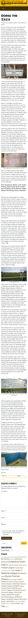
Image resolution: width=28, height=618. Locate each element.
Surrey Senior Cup (17, 603)
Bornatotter (5, 559)
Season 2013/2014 (14, 590)
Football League (7, 568)
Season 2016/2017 (13, 477)
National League (9, 573)
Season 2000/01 (14, 581)
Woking (6, 606)
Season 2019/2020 (7, 599)
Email (3, 517)
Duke (2, 24)
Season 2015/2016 (15, 592)
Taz (3, 606)
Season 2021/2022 (20, 599)
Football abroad (22, 565)
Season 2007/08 (12, 588)
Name (3, 511)
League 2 (18, 570)
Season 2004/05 (13, 586)
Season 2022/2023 (7, 601)
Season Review (17, 601)
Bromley (12, 559)
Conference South (16, 561)
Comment (4, 491)
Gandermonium (21, 614)
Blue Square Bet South (21, 557)
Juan (12, 570)
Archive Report (4, 557)
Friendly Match (19, 568)
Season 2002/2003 (13, 584)
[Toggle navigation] (3, 8)
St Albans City (8, 603)
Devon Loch (6, 481)
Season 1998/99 (13, 579)
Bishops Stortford (11, 557)
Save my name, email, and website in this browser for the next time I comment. (13, 532)
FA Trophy (15, 565)
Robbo (3, 576)
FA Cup (9, 565)
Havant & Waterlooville (6, 570)
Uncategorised (11, 475)
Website (3, 524)
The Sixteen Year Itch (18, 481)
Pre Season (4, 477)
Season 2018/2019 (15, 597)
